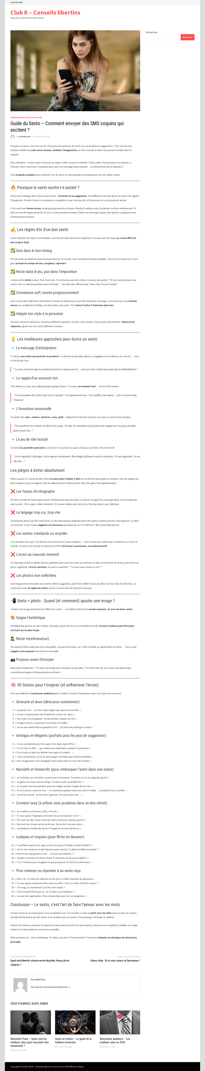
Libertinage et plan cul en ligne (26, 117)
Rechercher (151, 32)
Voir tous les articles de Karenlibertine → (50, 987)
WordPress (71, 1066)
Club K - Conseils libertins (39, 1066)
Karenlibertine (25, 136)
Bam (81, 1066)
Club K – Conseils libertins (45, 12)
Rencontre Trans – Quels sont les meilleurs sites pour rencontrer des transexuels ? (29, 1042)
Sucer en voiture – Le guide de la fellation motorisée (73, 1040)
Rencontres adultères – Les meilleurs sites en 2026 (115, 1040)
